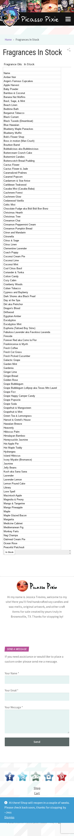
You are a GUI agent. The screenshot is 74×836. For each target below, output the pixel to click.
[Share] (69, 50)
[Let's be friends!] (10, 777)
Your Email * (11, 690)
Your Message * (14, 707)
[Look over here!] (36, 777)
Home (8, 39)
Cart (37, 793)
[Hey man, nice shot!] (49, 777)
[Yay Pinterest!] (62, 777)
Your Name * (12, 673)
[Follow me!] (23, 777)
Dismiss (9, 817)
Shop (37, 788)
